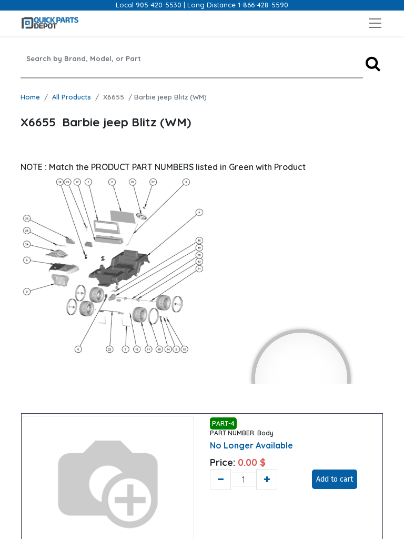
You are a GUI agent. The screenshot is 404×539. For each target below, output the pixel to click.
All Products (71, 97)
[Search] (372, 63)
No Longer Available (251, 445)
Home (30, 97)
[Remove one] (220, 479)
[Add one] (266, 479)
